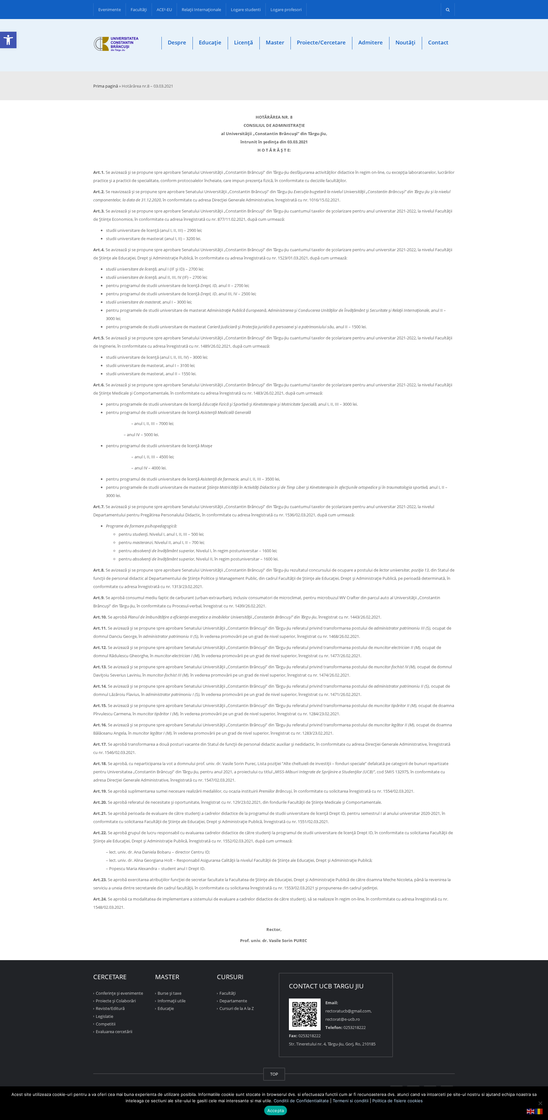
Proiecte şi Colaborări (116, 1001)
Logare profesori (286, 9)
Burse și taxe (169, 993)
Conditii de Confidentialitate (301, 1100)
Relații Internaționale (201, 9)
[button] (8, 40)
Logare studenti (246, 9)
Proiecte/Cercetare (321, 42)
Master (275, 42)
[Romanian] (539, 1111)
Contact (438, 42)
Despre (177, 42)
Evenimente (109, 9)
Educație (210, 42)
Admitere (370, 42)
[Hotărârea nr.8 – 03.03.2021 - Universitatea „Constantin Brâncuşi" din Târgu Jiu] (116, 45)
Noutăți (405, 42)
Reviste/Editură (110, 1008)
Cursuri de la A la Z (236, 1008)
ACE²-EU (164, 9)
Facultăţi (139, 9)
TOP (274, 1074)
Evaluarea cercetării (114, 1031)
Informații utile (172, 1001)
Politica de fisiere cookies (397, 1100)
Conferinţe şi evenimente (119, 993)
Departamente (233, 1001)
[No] (540, 1103)
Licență (243, 42)
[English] (531, 1111)
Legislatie (104, 1016)
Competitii (105, 1024)
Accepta (275, 1110)
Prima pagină (105, 86)
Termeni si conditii (351, 1100)
